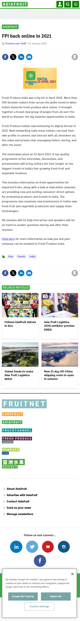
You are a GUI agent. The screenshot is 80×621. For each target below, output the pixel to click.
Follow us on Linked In (16, 547)
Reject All (56, 596)
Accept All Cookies (23, 596)
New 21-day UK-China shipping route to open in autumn (59, 375)
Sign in (30, 49)
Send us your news (19, 508)
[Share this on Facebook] (5, 57)
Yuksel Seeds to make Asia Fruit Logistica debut (18, 375)
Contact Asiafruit (18, 501)
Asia (10, 256)
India (32, 256)
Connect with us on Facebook (40, 561)
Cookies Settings (39, 606)
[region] (39, 593)
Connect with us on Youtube (48, 547)
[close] (78, 49)
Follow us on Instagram (64, 547)
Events (21, 256)
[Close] (72, 574)
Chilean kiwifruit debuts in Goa (20, 324)
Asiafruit (10, 27)
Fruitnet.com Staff (15, 43)
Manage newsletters (20, 514)
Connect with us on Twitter (32, 547)
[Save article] (74, 57)
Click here (8, 239)
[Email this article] (29, 57)
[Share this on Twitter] (13, 57)
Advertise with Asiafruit (22, 495)
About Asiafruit (17, 489)
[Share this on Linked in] (21, 57)
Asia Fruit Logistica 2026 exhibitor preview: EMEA (59, 326)
